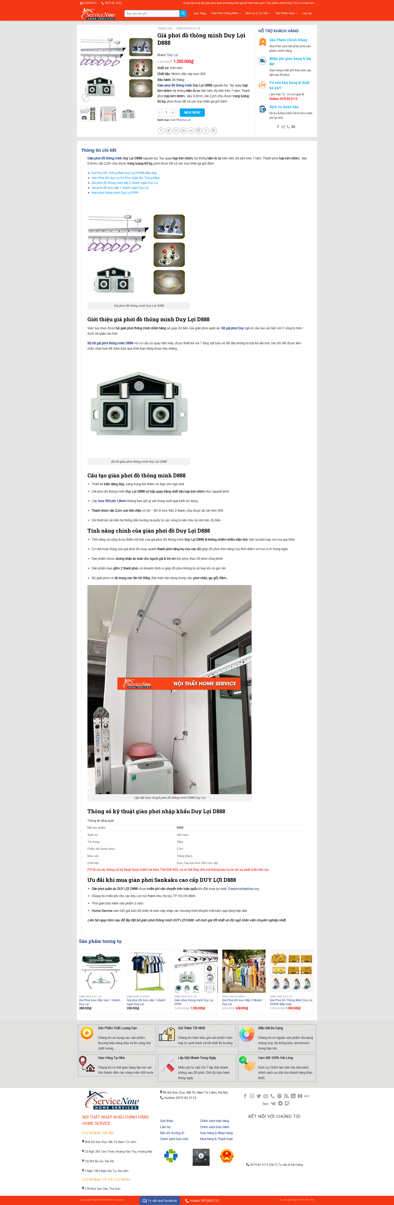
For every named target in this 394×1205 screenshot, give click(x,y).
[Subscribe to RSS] (286, 1096)
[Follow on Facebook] (278, 127)
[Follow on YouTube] (293, 127)
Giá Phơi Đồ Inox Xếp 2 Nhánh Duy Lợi (242, 1002)
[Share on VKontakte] (191, 130)
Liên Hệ (307, 13)
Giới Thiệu (200, 13)
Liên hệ (165, 1127)
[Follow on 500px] (266, 1103)
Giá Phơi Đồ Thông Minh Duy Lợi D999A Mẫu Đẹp (124, 173)
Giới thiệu (166, 1121)
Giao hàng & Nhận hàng (216, 1133)
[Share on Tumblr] (206, 130)
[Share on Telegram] (213, 130)
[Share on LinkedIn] (198, 130)
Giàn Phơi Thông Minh (224, 13)
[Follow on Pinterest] (279, 1096)
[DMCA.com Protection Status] (201, 1157)
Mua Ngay (192, 112)
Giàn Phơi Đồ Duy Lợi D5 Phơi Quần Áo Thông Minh (126, 178)
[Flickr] (307, 1096)
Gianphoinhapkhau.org (243, 889)
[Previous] (86, 65)
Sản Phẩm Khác (285, 13)
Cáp (109, 501)
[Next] (149, 65)
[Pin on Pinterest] (183, 130)
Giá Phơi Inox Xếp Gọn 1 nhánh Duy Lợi (99, 1002)
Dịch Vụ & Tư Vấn (257, 13)
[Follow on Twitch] (287, 1103)
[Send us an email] (283, 127)
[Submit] (183, 13)
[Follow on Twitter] (259, 1096)
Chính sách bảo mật (174, 1139)
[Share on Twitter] (168, 130)
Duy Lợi (172, 55)
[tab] (110, 150)
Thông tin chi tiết (98, 150)
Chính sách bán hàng (214, 1121)
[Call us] (288, 127)
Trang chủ (164, 28)
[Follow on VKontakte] (273, 1103)
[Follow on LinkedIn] (293, 1096)
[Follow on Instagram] (252, 1096)
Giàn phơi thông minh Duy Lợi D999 (115, 193)
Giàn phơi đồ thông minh (174, 85)
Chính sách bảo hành (214, 1127)
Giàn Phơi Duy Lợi (188, 28)
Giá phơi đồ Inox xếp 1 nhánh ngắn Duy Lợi (120, 188)
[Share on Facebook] (161, 130)
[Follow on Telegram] (280, 1103)
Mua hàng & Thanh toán (216, 1139)
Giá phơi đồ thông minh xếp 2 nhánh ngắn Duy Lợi (125, 183)
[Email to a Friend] (176, 130)
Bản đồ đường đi (172, 1133)
